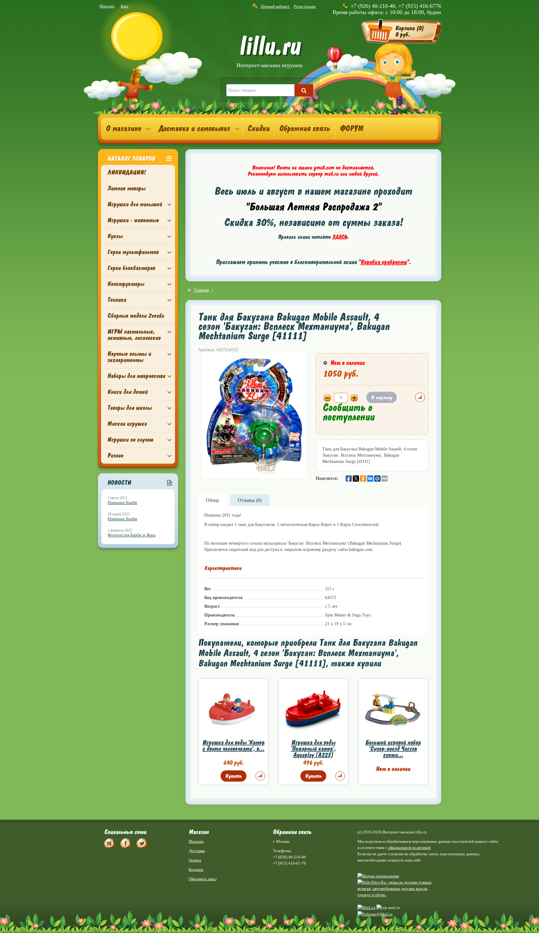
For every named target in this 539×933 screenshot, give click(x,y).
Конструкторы (125, 284)
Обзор (212, 500)
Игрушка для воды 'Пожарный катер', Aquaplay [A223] (313, 749)
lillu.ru (269, 52)
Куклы (115, 236)
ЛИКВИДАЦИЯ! (126, 172)
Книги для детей (127, 392)
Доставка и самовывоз (194, 129)
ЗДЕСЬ (339, 236)
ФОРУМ (351, 129)
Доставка (197, 850)
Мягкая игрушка (127, 424)
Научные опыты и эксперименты (129, 357)
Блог (125, 6)
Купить (233, 776)
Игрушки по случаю (130, 440)
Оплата (195, 860)
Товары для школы (129, 408)
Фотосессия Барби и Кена (131, 535)
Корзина (196, 869)
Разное (115, 455)
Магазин (107, 6)
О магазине (123, 129)
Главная (201, 290)
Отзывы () (250, 500)
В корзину (381, 397)
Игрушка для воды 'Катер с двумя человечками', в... (233, 746)
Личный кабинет (275, 6)
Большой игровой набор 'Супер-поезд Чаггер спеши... (393, 749)
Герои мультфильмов (132, 252)
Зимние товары (126, 188)
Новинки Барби (122, 502)
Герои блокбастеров (131, 268)
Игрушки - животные (133, 220)
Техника (116, 300)
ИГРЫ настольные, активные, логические (134, 335)
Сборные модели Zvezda (135, 316)
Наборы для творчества (136, 376)
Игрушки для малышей (134, 204)
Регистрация (305, 6)
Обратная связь (304, 129)
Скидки (258, 129)
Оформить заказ (202, 879)
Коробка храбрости (384, 262)
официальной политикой (409, 847)
